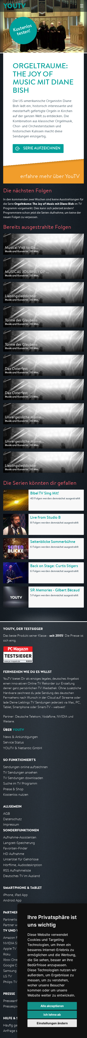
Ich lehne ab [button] (52, 1014)
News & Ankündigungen (20, 737)
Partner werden (14, 925)
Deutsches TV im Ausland (21, 876)
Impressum (11, 824)
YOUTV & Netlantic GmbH (22, 748)
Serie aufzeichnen (41, 148)
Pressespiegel (13, 1006)
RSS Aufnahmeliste (17, 870)
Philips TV (10, 982)
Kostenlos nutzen (15, 794)
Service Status (13, 742)
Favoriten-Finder (15, 848)
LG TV (7, 976)
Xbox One (10, 960)
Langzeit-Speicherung (19, 843)
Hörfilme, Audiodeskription (22, 865)
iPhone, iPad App (15, 895)
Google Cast (12, 965)
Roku (6, 954)
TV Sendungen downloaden (23, 778)
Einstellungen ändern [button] (52, 1023)
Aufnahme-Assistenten (19, 837)
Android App (12, 900)
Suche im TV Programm (20, 783)
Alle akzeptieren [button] (52, 1006)
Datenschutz (12, 819)
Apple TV (9, 948)
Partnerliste (11, 919)
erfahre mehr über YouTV (50, 176)
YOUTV (14, 6)
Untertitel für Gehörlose (20, 859)
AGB (6, 813)
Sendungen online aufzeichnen (25, 767)
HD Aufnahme (13, 854)
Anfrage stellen (14, 1031)
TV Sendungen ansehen (20, 772)
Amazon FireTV (14, 937)
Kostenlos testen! (23, 30)
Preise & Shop (13, 789)
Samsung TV (12, 970)
